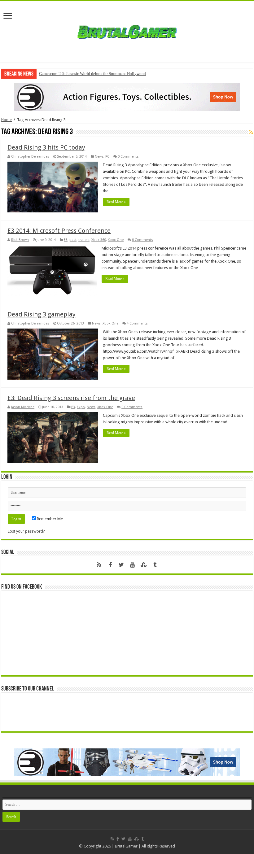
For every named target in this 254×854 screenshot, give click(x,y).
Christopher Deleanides (30, 157)
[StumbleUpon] (144, 565)
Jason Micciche (22, 407)
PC (107, 157)
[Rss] (99, 565)
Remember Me (49, 518)
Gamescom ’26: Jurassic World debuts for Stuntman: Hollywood (92, 73)
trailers (84, 240)
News (99, 157)
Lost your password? (26, 531)
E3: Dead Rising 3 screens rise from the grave (71, 398)
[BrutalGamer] (127, 30)
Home (6, 119)
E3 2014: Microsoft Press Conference (59, 230)
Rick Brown (20, 240)
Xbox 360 (98, 240)
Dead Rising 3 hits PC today (46, 147)
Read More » (116, 202)
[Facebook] (110, 565)
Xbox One (116, 240)
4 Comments (137, 323)
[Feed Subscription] (251, 132)
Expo (81, 407)
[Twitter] (121, 565)
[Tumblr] (155, 565)
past (73, 240)
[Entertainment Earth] (127, 96)
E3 (66, 240)
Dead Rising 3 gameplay (41, 314)
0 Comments (128, 157)
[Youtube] (133, 565)
